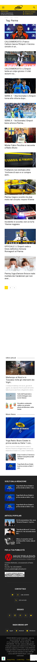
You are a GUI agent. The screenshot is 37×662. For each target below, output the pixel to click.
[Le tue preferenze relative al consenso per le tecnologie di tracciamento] (3, 658)
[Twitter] (26, 615)
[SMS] (13, 595)
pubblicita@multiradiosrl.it (17, 569)
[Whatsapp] (18, 595)
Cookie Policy (20, 659)
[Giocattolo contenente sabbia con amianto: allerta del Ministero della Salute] (11, 405)
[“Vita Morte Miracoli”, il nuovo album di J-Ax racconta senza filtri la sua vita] (10, 532)
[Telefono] (16, 600)
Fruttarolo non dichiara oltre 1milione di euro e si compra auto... (18, 172)
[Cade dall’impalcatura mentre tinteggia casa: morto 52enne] (11, 396)
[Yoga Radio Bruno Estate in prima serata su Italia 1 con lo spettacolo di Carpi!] (20, 427)
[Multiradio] (20, 561)
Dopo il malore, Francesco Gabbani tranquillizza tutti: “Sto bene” (25, 456)
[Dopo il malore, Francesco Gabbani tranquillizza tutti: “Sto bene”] (11, 457)
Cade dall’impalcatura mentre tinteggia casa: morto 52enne (24, 396)
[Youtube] (31, 615)
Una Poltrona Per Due (7, 13)
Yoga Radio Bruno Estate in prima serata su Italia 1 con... (19, 441)
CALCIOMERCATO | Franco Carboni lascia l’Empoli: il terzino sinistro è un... (20, 44)
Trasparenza (29, 659)
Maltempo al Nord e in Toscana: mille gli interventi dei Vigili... (20, 379)
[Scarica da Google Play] (16, 631)
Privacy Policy (11, 659)
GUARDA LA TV (29, 14)
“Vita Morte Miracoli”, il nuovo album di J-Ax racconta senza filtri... (26, 531)
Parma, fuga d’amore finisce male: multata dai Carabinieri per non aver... (20, 276)
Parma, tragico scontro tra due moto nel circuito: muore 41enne (19, 198)
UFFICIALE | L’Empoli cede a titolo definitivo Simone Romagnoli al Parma (18, 249)
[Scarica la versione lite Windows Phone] (27, 631)
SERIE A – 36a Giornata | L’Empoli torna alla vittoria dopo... (20, 97)
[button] (34, 7)
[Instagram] (15, 615)
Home (6, 17)
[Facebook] (10, 615)
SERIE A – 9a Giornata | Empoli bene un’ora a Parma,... (19, 121)
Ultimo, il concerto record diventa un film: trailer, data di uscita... (25, 541)
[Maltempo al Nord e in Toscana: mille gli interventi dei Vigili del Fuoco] (20, 368)
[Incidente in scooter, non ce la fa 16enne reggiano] (20, 211)
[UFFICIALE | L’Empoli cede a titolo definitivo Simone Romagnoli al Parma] (20, 236)
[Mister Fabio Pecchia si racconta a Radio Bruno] (20, 135)
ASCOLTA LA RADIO (30, 12)
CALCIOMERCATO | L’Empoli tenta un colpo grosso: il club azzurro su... (18, 71)
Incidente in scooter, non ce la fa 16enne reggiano (19, 223)
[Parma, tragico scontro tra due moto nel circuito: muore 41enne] (20, 187)
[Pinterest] (20, 615)
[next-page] (14, 287)
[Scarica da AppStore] (7, 631)
